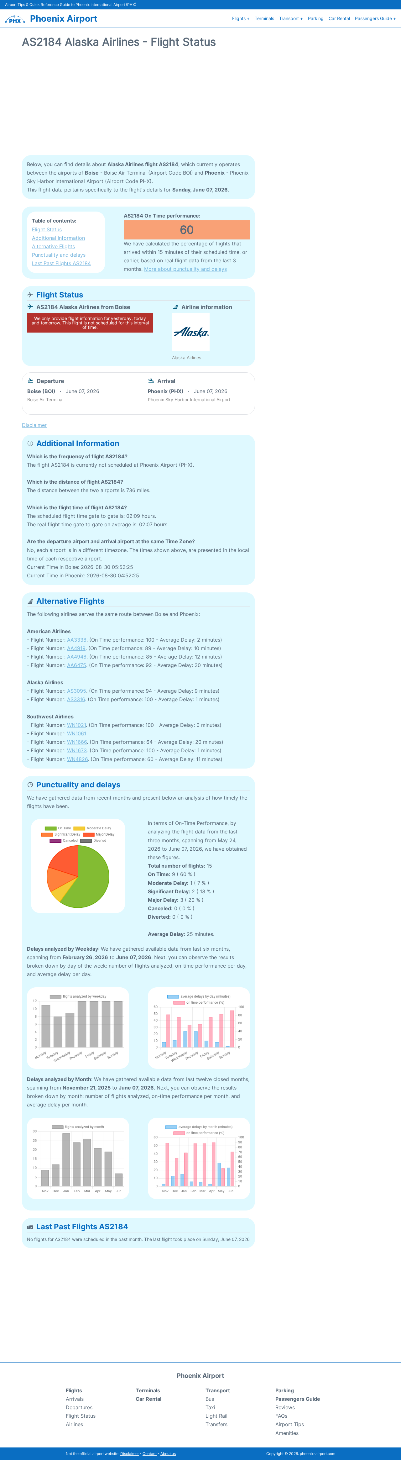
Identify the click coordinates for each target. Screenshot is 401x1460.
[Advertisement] (200, 105)
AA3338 (76, 640)
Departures (79, 1407)
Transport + (291, 18)
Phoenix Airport (63, 18)
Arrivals (75, 1399)
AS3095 (76, 691)
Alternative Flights (53, 246)
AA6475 (76, 665)
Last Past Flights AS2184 (61, 263)
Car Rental (339, 18)
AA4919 (76, 648)
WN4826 (77, 759)
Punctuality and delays (59, 255)
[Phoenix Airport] (15, 19)
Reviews (285, 1407)
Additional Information (58, 238)
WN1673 (77, 750)
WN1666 (77, 742)
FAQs (281, 1416)
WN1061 (76, 733)
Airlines (74, 1424)
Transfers (216, 1424)
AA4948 (76, 657)
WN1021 (76, 725)
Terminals (264, 18)
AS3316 (76, 699)
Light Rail (216, 1416)
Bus (210, 1399)
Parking (316, 18)
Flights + (241, 18)
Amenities (287, 1433)
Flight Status (47, 229)
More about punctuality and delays (185, 269)
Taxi (210, 1407)
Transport (218, 1390)
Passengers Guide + (375, 18)
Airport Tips (289, 1424)
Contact (150, 1453)
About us (168, 1453)
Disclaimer (129, 1453)
